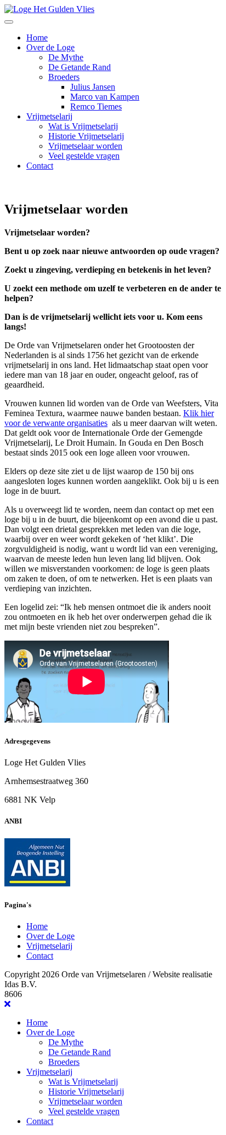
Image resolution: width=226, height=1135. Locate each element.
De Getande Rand (79, 67)
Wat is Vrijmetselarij (83, 126)
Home (37, 37)
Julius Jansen (92, 86)
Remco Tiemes (96, 106)
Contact (39, 165)
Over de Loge (50, 47)
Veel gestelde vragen (84, 155)
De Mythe (65, 57)
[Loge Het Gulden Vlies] (49, 9)
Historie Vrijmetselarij (86, 136)
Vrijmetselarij (49, 116)
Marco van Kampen (104, 96)
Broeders (64, 77)
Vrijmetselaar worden (85, 146)
